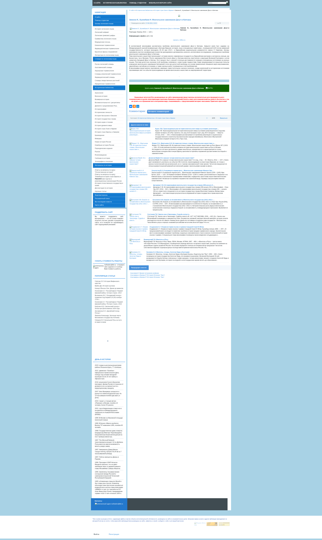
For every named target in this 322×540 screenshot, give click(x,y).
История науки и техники (104, 122)
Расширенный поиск (102, 198)
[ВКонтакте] (130, 106)
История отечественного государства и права (109, 184)
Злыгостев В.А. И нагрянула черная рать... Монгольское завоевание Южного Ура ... (182, 170)
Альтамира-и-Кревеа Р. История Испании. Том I (147, 277)
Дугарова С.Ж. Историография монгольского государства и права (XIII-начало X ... (183, 185)
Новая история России (103, 142)
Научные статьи (100, 191)
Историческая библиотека (146, 118)
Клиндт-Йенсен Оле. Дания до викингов (109, 288)
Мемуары (98, 138)
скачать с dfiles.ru (179, 40)
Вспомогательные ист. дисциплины (107, 102)
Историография (100, 109)
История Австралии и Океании (106, 116)
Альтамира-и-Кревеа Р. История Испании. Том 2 (147, 275)
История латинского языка (104, 29)
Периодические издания (103, 148)
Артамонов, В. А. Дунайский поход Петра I (107, 312)
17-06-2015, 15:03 (151, 23)
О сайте (97, 17)
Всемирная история (102, 99)
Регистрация (114, 534)
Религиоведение (101, 155)
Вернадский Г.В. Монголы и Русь (156, 239)
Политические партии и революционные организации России (108, 180)
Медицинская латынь (102, 42)
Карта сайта (99, 205)
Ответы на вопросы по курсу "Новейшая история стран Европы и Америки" (108, 176)
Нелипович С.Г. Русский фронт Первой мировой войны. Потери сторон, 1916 (109, 303)
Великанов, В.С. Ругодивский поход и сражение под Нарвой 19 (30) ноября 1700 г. (108, 297)
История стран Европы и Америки (107, 132)
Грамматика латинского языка (105, 39)
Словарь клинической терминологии (108, 74)
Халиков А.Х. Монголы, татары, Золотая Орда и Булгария (167, 252)
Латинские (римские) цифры (105, 35)
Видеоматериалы (101, 195)
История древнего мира (103, 125)
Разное (97, 152)
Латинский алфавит (102, 32)
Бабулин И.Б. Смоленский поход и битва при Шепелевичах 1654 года (107, 307)
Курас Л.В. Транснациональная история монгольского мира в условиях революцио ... (187, 129)
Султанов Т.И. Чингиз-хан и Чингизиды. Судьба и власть (168, 214)
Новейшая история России (104, 145)
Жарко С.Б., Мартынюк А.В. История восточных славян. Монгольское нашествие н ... (183, 143)
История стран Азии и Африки (165, 118)
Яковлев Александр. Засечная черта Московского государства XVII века (108, 316)
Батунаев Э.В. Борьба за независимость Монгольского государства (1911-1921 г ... (183, 200)
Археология (99, 93)
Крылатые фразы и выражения (106, 52)
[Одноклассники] (134, 106)
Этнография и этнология (104, 161)
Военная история (101, 96)
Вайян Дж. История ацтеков (105, 286)
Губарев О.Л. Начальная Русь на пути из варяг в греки (108, 321)
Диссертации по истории (104, 188)
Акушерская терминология (104, 71)
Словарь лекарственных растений (107, 80)
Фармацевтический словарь (105, 77)
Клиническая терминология (105, 45)
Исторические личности (103, 112)
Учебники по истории (102, 158)
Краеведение (99, 135)
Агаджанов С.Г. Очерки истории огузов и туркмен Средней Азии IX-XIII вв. (177, 227)
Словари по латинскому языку (105, 59)
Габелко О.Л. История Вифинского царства (107, 282)
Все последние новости (103, 202)
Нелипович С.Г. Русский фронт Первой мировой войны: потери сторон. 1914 (109, 292)
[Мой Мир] (137, 106)
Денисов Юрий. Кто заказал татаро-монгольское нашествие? (171, 158)
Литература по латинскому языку (107, 55)
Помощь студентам (102, 20)
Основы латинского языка (104, 24)
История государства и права (105, 119)
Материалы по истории (103, 165)
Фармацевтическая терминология (107, 48)
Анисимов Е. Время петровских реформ (144, 273)
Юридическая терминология (105, 84)
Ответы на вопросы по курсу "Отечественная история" (105, 171)
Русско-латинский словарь (104, 64)
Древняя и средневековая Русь (106, 106)
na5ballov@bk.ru (117, 504)
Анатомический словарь (103, 67)
